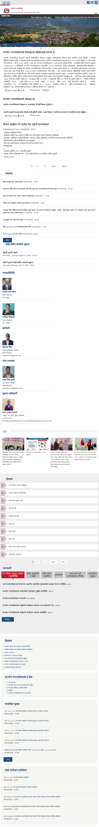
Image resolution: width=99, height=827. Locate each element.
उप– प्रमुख (5, 323)
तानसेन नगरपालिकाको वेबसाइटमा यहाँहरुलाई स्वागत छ (28, 52)
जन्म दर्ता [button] (11, 539)
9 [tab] (61, 48)
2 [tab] (41, 48)
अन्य (8, 759)
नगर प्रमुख (5, 297)
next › (53, 166)
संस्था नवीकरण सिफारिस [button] (17, 493)
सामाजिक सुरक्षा (92, 574)
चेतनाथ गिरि (7, 347)
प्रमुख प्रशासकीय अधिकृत (10, 350)
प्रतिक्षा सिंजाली (8, 317)
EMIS (10, 690)
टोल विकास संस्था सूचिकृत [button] (18, 485)
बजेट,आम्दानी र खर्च (33, 574)
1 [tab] (38, 48)
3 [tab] (43, 48)
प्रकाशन (59, 574)
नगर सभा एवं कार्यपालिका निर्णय (75, 574)
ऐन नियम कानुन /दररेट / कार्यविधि (13, 574)
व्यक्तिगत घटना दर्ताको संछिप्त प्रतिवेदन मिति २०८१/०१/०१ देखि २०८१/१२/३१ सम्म (30, 750)
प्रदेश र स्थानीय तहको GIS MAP (15, 664)
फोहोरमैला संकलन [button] (15, 554)
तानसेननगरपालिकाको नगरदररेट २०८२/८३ (19, 598)
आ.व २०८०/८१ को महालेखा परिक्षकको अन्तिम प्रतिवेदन (20, 787)
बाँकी (7, 240)
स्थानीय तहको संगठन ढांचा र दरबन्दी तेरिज (17, 646)
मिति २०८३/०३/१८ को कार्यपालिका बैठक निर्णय (17, 227)
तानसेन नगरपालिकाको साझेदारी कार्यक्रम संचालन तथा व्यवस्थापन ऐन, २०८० (31, 605)
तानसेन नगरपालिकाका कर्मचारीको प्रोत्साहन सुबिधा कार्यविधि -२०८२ (28, 591)
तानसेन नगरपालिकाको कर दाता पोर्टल (19, 693)
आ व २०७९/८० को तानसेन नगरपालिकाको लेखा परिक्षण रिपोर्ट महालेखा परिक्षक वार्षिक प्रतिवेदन (32, 797)
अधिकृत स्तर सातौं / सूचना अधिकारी (13, 415)
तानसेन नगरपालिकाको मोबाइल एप (19, 99)
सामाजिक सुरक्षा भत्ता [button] (16, 501)
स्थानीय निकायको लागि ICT (12, 667)
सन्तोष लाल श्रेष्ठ (9, 292)
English (45, 90)
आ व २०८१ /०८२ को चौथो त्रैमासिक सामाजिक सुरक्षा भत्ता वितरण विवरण (26, 711)
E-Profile (12, 682)
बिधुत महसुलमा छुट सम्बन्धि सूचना (35, 17)
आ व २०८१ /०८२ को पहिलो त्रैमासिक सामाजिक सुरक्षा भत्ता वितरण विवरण (26, 740)
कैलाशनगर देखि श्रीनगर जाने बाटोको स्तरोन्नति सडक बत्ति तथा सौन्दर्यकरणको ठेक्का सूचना (30, 189)
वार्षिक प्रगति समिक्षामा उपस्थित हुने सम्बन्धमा (16, 203)
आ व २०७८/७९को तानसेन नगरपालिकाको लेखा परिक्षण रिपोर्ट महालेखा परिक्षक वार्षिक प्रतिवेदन (32, 806)
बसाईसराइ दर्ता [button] (14, 516)
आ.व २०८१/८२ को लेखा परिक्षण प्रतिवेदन (16, 777)
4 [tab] (46, 48)
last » (64, 166)
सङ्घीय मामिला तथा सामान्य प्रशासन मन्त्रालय (18, 649)
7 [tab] (55, 48)
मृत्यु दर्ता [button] (11, 524)
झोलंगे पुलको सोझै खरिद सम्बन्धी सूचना (18, 262)
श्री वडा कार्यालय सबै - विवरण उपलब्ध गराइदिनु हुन (18, 196)
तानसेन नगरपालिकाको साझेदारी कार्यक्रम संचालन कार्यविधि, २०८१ (27, 612)
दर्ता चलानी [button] (12, 508)
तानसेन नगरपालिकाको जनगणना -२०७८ (16, 661)
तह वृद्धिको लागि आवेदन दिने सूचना (13, 220)
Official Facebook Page (13, 655)
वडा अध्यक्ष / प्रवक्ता (8, 383)
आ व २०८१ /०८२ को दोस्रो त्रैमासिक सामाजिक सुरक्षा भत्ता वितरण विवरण (26, 730)
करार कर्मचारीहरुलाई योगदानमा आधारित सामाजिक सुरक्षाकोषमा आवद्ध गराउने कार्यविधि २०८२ (37, 584)
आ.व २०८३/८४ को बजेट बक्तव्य (13, 234)
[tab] (49, 485)
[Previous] (2, 38)
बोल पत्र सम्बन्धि (47, 574)
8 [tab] (58, 48)
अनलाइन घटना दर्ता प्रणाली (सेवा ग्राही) (20, 685)
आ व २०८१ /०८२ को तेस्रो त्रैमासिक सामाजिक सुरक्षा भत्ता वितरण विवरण (26, 721)
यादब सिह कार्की (8, 380)
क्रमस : (8, 619)
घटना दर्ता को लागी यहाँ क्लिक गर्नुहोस (15, 658)
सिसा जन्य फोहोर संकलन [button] (17, 547)
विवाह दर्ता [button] (12, 531)
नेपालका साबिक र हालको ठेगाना (18, 688)
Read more (35, 90)
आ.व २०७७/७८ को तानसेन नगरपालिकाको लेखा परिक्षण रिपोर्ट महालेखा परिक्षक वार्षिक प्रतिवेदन (32, 816)
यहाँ (39, 104)
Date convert (9, 652)
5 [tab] (49, 48)
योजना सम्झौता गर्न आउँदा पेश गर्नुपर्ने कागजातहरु (26, 124)
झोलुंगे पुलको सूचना (10, 252)
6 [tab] (52, 48)
